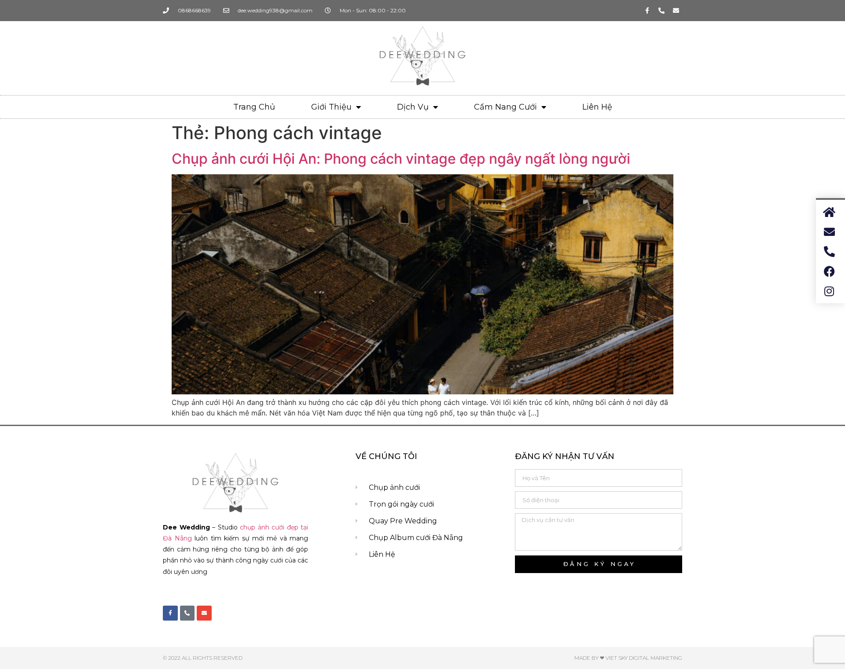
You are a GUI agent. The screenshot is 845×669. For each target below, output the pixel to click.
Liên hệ (597, 107)
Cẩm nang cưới (505, 107)
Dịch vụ (413, 107)
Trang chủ (254, 107)
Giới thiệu (331, 107)
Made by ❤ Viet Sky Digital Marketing (628, 657)
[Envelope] (676, 10)
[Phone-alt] (661, 10)
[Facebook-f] (647, 10)
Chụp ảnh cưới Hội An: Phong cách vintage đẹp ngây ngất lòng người (401, 158)
